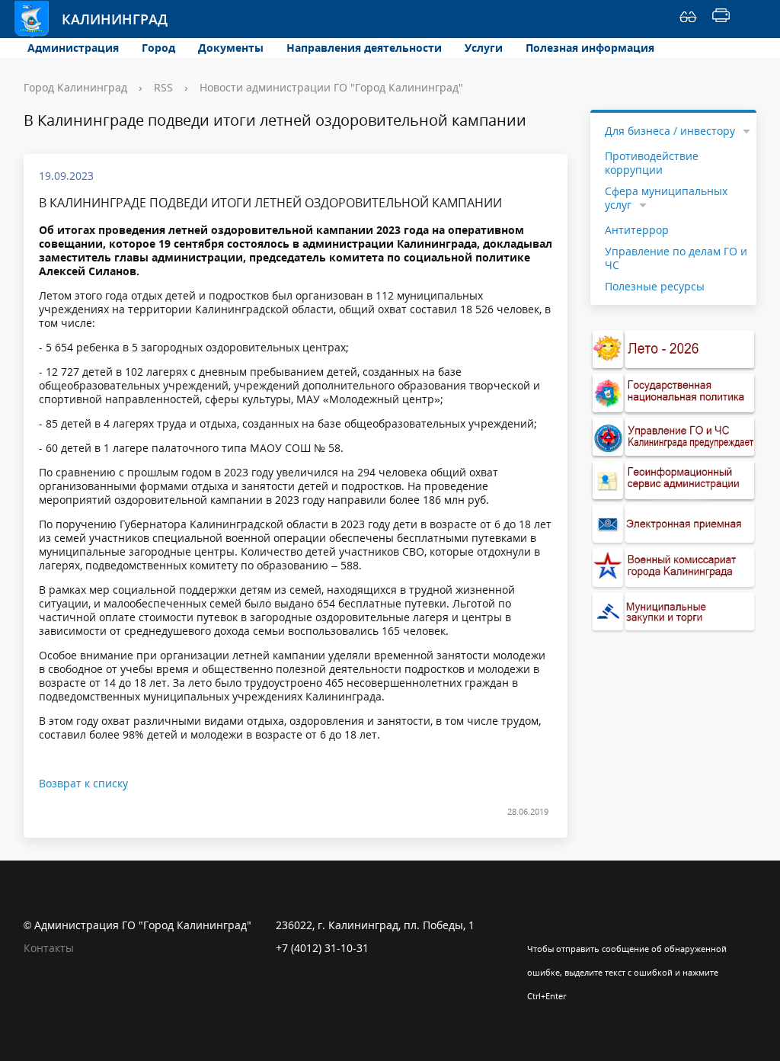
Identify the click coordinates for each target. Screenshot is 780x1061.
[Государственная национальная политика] (673, 393)
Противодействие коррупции (651, 163)
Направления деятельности (364, 47)
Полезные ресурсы (655, 286)
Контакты (49, 948)
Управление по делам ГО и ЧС (676, 258)
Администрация (73, 47)
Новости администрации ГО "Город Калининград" (331, 87)
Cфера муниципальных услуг (666, 198)
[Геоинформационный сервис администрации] (673, 480)
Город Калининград (75, 87)
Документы (231, 47)
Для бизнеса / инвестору (670, 131)
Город (158, 47)
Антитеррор (637, 230)
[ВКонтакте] (538, 925)
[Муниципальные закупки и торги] (673, 611)
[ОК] (568, 925)
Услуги (484, 47)
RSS (163, 87)
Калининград (100, 19)
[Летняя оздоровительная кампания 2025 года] (673, 349)
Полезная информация (590, 47)
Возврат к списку (83, 783)
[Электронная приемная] (673, 524)
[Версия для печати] (721, 19)
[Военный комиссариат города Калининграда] (673, 567)
